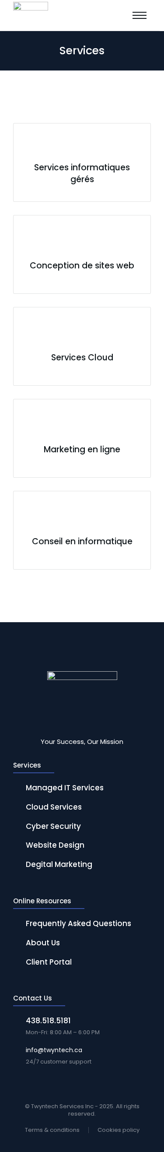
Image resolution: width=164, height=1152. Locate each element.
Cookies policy (119, 1130)
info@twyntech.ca (54, 1050)
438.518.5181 (48, 1020)
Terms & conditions (52, 1130)
